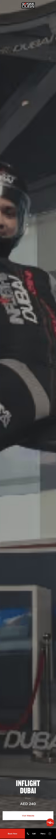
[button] (46, 833)
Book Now (12, 834)
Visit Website (28, 816)
